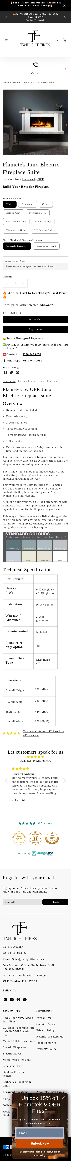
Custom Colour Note (14, 261)
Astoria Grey (13, 213)
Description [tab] (9, 381)
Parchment (28, 204)
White (9, 204)
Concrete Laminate (17, 246)
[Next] (64, 17)
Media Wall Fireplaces (17, 1059)
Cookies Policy (45, 1024)
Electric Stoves (12, 1053)
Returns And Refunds (49, 1036)
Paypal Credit (44, 1017)
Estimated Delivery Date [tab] (31, 381)
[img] (35, 757)
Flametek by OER (33, 179)
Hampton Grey (43, 221)
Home (6, 82)
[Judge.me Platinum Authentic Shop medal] (19, 838)
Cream (45, 204)
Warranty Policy (46, 1048)
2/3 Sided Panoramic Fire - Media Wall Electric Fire (18, 1031)
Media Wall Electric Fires (18, 1041)
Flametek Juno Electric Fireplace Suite (33, 82)
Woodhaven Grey (16, 230)
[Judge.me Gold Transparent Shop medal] (35, 838)
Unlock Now (40, 1143)
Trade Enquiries (46, 1042)
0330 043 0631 (19, 952)
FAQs (6, 1099)
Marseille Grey (37, 213)
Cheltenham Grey (16, 221)
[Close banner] (64, 5)
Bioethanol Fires (13, 1066)
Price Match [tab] (53, 381)
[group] (35, 17)
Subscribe (55, 902)
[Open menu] (6, 40)
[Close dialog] (63, 1098)
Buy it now (35, 329)
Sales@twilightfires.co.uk (28, 959)
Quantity (7, 276)
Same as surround (46, 246)
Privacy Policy (45, 1030)
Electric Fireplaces (14, 1047)
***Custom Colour (45, 230)
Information (44, 1010)
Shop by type (11, 1010)
